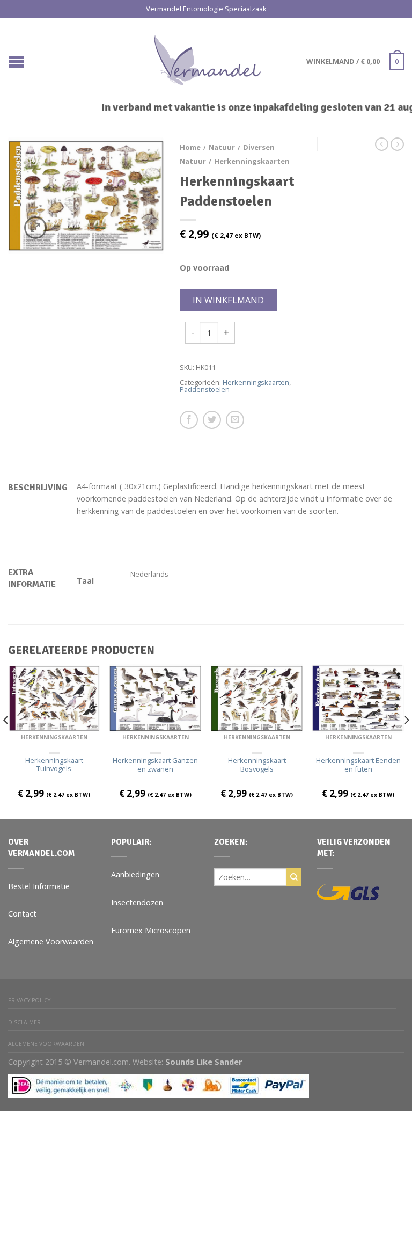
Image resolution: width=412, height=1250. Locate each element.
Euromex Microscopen (150, 930)
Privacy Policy (29, 1000)
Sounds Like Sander (203, 1062)
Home (190, 147)
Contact (22, 914)
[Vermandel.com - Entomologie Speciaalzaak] (207, 57)
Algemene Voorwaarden (50, 941)
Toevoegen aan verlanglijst (137, 164)
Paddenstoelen (205, 389)
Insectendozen (137, 902)
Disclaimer (24, 1022)
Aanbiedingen (135, 874)
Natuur (222, 147)
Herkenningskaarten (252, 161)
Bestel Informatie (39, 886)
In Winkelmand (228, 300)
